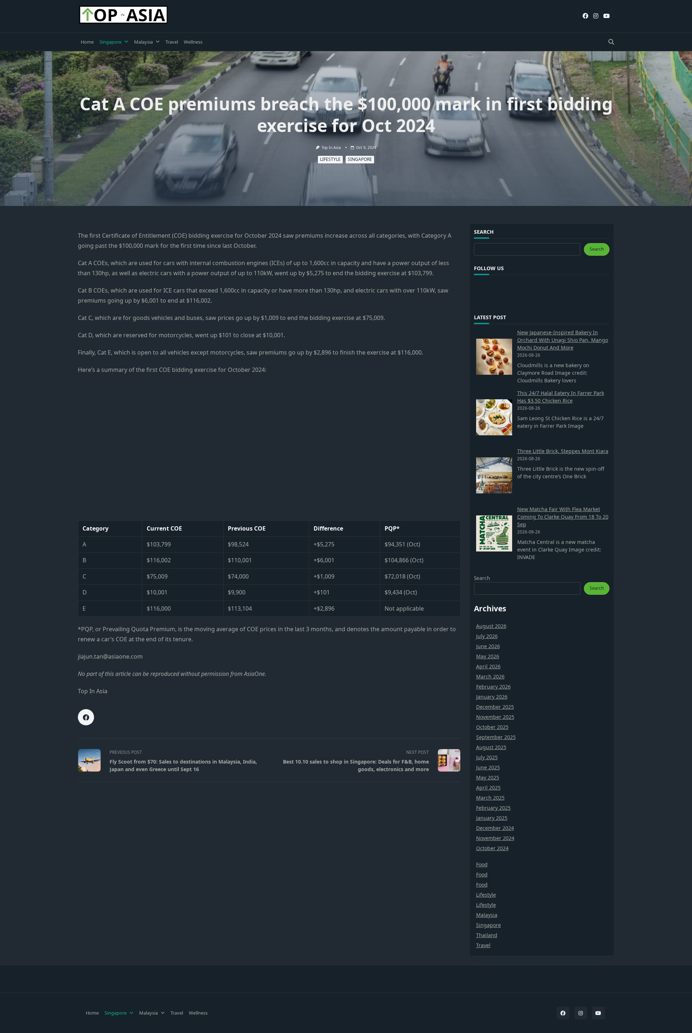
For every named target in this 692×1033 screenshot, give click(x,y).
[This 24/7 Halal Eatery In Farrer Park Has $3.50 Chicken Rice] (494, 417)
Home (87, 42)
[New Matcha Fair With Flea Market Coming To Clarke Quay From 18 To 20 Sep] (494, 533)
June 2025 (488, 767)
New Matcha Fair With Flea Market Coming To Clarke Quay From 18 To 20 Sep (562, 517)
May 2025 (487, 777)
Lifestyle (330, 159)
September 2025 (496, 737)
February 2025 (493, 807)
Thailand (486, 935)
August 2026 (491, 626)
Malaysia (143, 42)
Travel (171, 42)
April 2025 (488, 787)
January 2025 (491, 817)
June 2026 (488, 646)
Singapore (110, 42)
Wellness (193, 42)
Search (597, 249)
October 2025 (492, 727)
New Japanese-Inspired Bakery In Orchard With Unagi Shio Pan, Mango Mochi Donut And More (562, 340)
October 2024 (492, 848)
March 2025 (490, 797)
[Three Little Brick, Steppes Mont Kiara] (494, 475)
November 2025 (495, 716)
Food (482, 864)
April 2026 (488, 666)
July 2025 (487, 757)
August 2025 (491, 747)
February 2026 (493, 686)
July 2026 (487, 636)
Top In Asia (331, 147)
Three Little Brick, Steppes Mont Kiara (562, 451)
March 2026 (490, 676)
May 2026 (487, 656)
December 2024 (495, 828)
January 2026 (491, 696)
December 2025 (495, 706)
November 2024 (495, 838)
